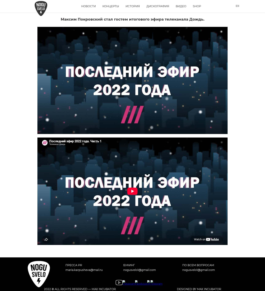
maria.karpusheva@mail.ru (84, 270)
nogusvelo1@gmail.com (139, 270)
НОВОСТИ (88, 6)
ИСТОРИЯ (133, 6)
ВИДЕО (181, 6)
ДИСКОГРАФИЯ (157, 6)
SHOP (197, 6)
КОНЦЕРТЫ (110, 6)
